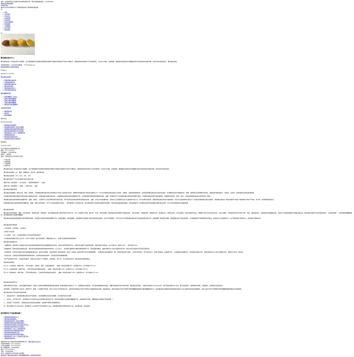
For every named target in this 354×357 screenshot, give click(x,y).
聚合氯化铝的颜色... (10, 319)
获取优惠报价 (5, 67)
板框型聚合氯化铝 (10, 84)
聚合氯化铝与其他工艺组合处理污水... (16, 325)
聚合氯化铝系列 (6, 77)
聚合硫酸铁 (8, 115)
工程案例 (7, 26)
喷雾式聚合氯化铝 (10, 80)
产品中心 (7, 16)
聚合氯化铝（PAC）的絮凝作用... (15, 328)
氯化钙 (6, 113)
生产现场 (7, 28)
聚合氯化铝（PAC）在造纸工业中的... (16, 336)
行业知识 (7, 20)
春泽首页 (4, 355)
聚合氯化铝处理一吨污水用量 (14, 127)
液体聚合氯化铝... (10, 338)
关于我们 (7, 14)
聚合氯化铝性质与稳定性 (12, 138)
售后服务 (7, 24)
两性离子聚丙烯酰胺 (11, 104)
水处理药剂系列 (6, 108)
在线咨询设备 (14, 67)
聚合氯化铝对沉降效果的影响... (14, 330)
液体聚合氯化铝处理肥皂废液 (14, 129)
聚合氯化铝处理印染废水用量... (14, 334)
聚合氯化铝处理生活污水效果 (14, 131)
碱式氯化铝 (8, 111)
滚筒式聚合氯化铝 (10, 90)
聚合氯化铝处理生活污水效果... (14, 326)
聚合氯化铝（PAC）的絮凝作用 (14, 133)
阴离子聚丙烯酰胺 (10, 98)
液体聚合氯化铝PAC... (11, 317)
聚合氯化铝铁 (8, 86)
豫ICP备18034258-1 (34, 341)
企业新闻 (7, 18)
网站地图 (10, 3)
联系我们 (7, 29)
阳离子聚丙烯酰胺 (10, 100)
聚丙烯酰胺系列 (6, 93)
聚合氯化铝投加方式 (11, 136)
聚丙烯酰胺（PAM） (11, 97)
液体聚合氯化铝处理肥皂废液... (14, 323)
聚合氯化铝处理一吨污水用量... (14, 321)
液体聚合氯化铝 (9, 135)
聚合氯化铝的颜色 (10, 125)
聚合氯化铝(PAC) (10, 88)
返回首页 (4, 3)
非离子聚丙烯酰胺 (10, 102)
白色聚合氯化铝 (9, 82)
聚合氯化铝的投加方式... (12, 332)
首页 (5, 12)
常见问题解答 (8, 22)
